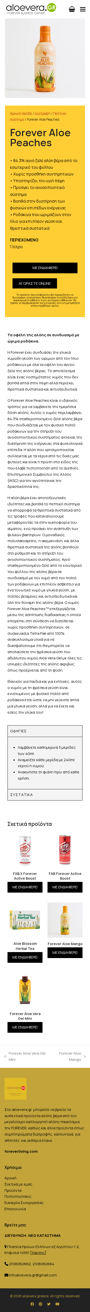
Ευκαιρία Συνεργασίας (24, 1202)
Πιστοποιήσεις (18, 1196)
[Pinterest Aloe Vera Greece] (40, 1304)
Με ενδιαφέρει (45, 267)
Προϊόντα (13, 1190)
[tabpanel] (45, 763)
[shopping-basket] (72, 9)
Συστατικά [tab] (21, 794)
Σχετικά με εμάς (18, 1184)
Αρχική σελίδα (21, 113)
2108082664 (43, 1263)
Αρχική (10, 1178)
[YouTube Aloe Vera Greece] (58, 1304)
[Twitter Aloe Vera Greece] (48, 1304)
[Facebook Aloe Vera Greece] (32, 1304)
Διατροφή (42, 113)
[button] (83, 9)
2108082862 (20, 1263)
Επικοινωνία (15, 1208)
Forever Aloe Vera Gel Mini (25, 1056)
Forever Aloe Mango (66, 1056)
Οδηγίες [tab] (18, 731)
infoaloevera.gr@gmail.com (33, 1275)
